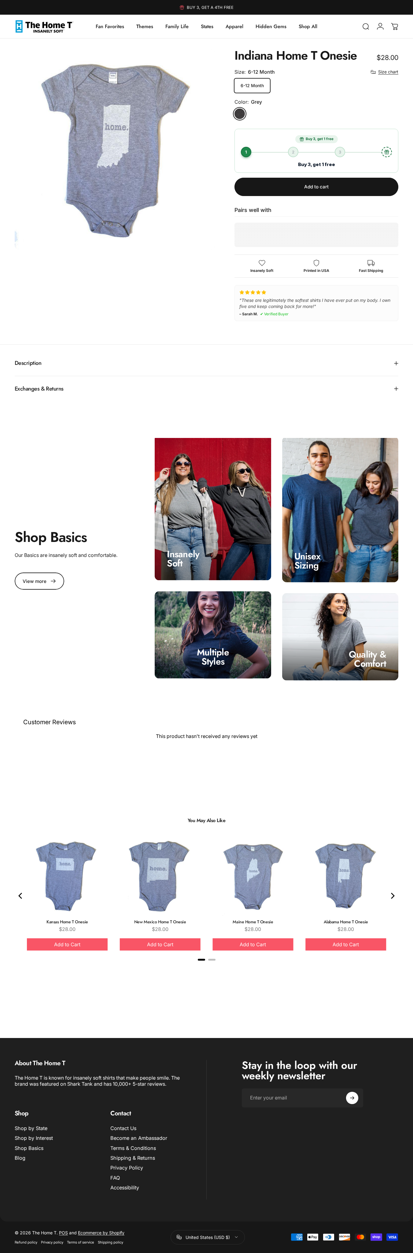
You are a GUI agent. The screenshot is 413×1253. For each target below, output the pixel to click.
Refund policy (26, 1242)
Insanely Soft (183, 558)
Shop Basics (29, 1148)
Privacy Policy (126, 1168)
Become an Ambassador (138, 1138)
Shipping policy (110, 1242)
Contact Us (123, 1128)
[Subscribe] (352, 1098)
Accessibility (124, 1187)
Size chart (388, 71)
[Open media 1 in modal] (115, 149)
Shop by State (31, 1128)
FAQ (115, 1178)
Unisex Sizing (307, 560)
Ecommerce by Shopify (101, 1232)
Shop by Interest (34, 1138)
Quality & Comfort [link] (367, 659)
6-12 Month (252, 85)
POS (63, 1232)
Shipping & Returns (132, 1158)
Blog (20, 1158)
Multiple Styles (213, 657)
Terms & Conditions (133, 1148)
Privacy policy (52, 1242)
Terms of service (80, 1242)
